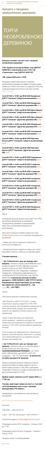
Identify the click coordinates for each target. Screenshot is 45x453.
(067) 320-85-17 (33, 415)
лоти (39, 98)
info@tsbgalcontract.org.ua (13, 235)
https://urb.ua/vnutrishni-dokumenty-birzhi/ (17, 401)
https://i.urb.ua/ (7, 91)
